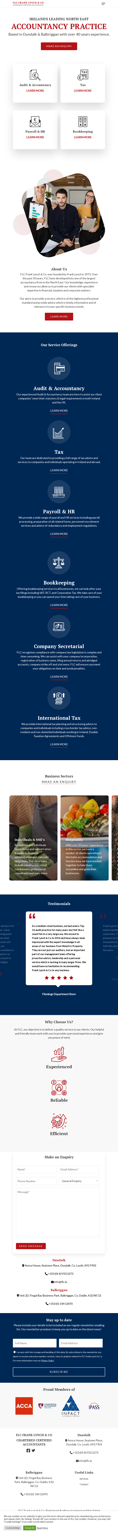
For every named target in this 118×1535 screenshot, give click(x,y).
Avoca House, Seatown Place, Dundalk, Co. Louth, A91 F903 (60, 1265)
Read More (42, 1528)
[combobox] (79, 1181)
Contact (84, 1484)
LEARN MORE (59, 410)
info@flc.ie (60, 1282)
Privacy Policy (47, 1360)
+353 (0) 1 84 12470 (61, 1303)
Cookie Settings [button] (13, 1528)
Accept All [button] (29, 1528)
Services (84, 1478)
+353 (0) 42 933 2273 (60, 1273)
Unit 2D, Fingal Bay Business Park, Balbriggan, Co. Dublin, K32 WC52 (60, 1295)
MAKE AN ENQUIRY (59, 782)
